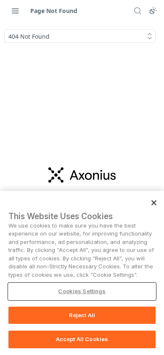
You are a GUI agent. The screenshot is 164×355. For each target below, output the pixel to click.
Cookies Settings (82, 291)
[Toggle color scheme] (153, 10)
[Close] (154, 202)
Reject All (82, 315)
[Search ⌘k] (137, 10)
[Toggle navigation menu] (15, 10)
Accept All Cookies (82, 339)
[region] (82, 273)
